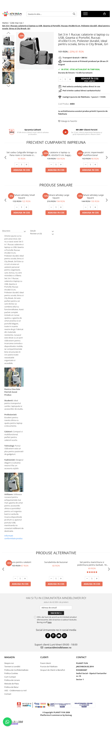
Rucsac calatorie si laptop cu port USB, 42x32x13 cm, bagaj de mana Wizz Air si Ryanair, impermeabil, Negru (56, 154)
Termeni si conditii (12, 666)
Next (8, 85)
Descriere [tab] (6, 230)
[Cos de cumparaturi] (104, 14)
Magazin (9, 657)
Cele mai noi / (17, 22)
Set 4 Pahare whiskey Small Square (21, 196)
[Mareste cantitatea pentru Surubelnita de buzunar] (61, 578)
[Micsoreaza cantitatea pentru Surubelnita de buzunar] (51, 578)
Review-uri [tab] (36, 233)
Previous (8, 33)
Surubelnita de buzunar (56, 562)
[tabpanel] (35, 50)
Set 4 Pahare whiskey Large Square (90, 196)
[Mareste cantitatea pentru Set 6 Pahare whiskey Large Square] (61, 207)
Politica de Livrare (12, 680)
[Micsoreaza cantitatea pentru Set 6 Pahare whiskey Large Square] (51, 207)
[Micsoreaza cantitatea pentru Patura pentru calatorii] (15, 578)
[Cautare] (74, 14)
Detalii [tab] (33, 230)
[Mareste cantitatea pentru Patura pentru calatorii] (25, 578)
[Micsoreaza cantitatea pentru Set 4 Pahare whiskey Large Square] (85, 207)
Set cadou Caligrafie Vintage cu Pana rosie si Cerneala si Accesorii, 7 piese (22, 154)
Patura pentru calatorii (20, 562)
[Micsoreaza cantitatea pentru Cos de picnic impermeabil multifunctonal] (85, 164)
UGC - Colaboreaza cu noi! (15, 690)
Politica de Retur (11, 687)
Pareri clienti (45, 663)
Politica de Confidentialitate (16, 670)
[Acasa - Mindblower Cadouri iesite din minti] (12, 14)
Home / (6, 22)
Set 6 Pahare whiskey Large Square (56, 196)
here (49, 622)
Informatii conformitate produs (13, 537)
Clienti (44, 657)
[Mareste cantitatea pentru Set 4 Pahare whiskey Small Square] (26, 207)
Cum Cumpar (10, 676)
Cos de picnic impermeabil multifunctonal (90, 154)
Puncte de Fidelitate (48, 666)
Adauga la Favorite (68, 121)
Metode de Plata (11, 683)
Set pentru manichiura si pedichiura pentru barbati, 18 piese (91, 563)
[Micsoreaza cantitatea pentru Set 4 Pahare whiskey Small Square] (17, 207)
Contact (7, 694)
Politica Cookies (11, 673)
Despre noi (9, 663)
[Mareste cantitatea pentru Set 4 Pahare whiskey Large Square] (95, 207)
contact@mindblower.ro (57, 647)
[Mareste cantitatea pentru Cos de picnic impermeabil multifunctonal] (95, 164)
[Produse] (85, 14)
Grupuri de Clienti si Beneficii (52, 670)
